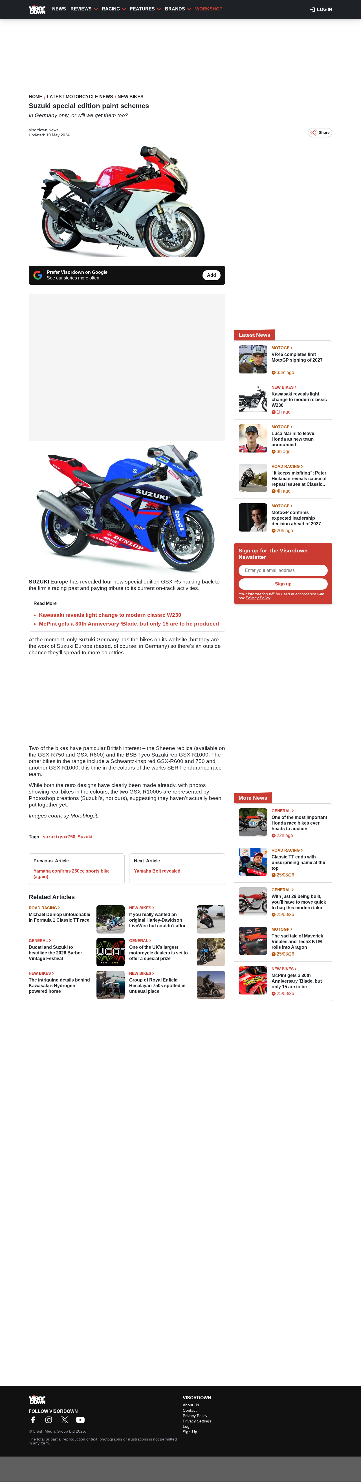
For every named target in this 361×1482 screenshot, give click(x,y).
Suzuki (85, 836)
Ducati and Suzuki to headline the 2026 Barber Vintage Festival (55, 953)
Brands (175, 8)
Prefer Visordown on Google (77, 272)
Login (188, 1426)
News (59, 8)
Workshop (209, 8)
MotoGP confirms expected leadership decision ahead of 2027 (296, 518)
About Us (191, 1405)
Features (142, 8)
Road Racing (43, 908)
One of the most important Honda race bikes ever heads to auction (299, 823)
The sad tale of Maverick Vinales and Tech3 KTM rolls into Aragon (297, 942)
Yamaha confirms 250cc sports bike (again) (72, 874)
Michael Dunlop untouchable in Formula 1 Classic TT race (59, 917)
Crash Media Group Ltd (54, 1431)
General (38, 940)
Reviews (81, 8)
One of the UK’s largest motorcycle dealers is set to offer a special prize (158, 953)
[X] (66, 1421)
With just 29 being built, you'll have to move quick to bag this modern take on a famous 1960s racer (299, 902)
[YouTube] (81, 1421)
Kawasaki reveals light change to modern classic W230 (110, 615)
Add (211, 275)
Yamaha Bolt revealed (157, 871)
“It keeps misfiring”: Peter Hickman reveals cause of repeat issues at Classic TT (299, 479)
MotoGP (280, 348)
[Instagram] (50, 1421)
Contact (190, 1410)
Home (35, 96)
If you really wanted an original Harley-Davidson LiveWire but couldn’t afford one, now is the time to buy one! (158, 920)
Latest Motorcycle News (80, 96)
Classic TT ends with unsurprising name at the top (298, 862)
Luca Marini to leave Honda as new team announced (293, 439)
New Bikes (131, 96)
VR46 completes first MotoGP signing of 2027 (297, 357)
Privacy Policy (258, 598)
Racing (111, 8)
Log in (324, 9)
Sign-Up (190, 1432)
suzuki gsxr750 (59, 836)
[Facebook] (34, 1421)
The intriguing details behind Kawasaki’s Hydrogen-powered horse (59, 986)
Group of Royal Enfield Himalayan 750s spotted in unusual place (157, 986)
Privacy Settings (197, 1421)
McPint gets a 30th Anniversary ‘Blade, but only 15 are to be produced (129, 624)
